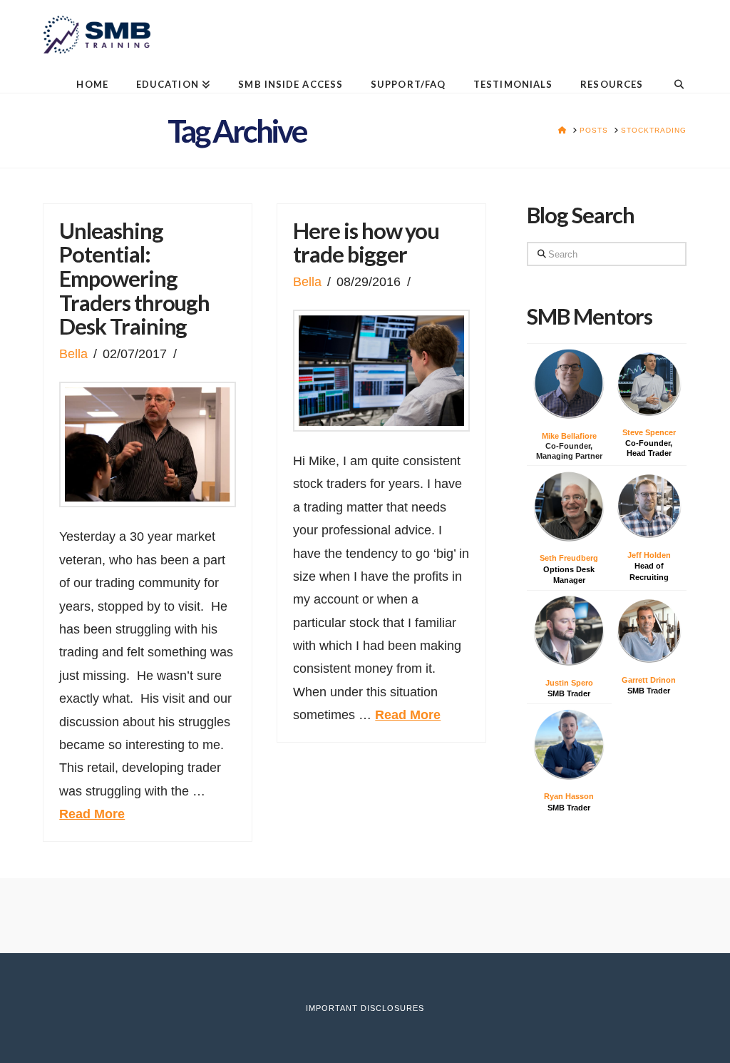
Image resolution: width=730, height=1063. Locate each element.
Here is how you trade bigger (366, 243)
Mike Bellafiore (569, 436)
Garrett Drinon (649, 680)
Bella (73, 354)
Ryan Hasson (569, 796)
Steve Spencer (649, 432)
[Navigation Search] (671, 73)
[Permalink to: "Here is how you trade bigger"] (381, 370)
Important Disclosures (365, 1008)
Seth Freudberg (569, 558)
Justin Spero (569, 682)
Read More (92, 814)
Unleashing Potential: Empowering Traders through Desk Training (134, 279)
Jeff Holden (649, 555)
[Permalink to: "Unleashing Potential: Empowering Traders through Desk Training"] (147, 444)
